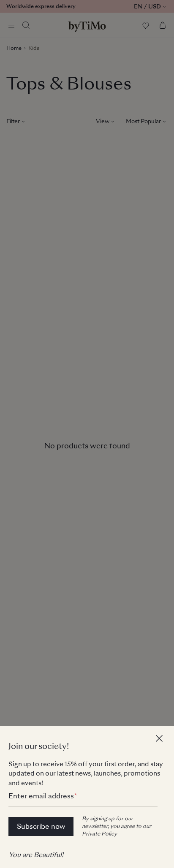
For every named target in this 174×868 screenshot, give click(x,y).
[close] (160, 739)
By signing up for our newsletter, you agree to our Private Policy (116, 826)
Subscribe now (41, 826)
